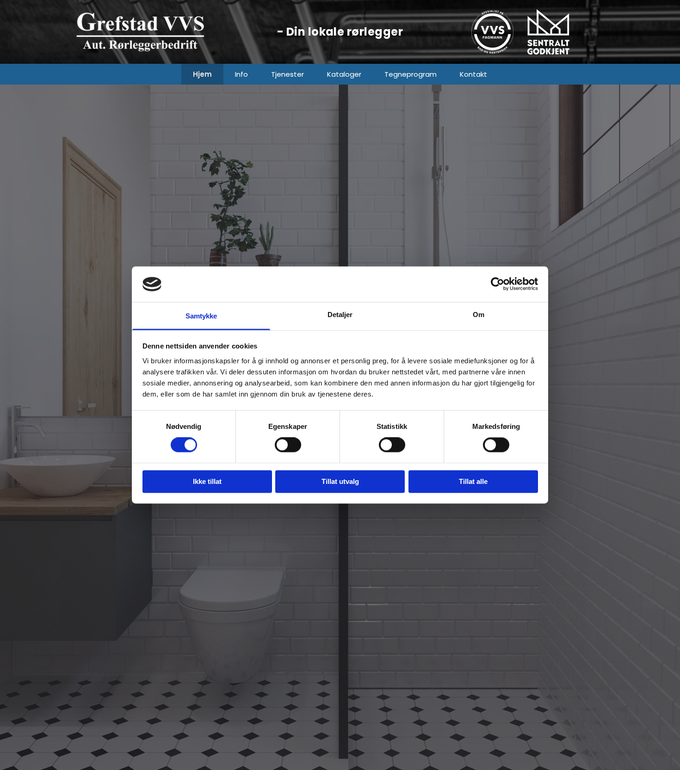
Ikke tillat (207, 481)
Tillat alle (473, 481)
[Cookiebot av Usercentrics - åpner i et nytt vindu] (497, 284)
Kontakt (473, 74)
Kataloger (344, 74)
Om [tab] (478, 314)
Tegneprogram (410, 74)
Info (241, 74)
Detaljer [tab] (340, 314)
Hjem (202, 74)
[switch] (288, 445)
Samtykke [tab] (201, 316)
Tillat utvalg (340, 481)
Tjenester (287, 74)
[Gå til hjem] (159, 32)
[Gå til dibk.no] (565, 32)
